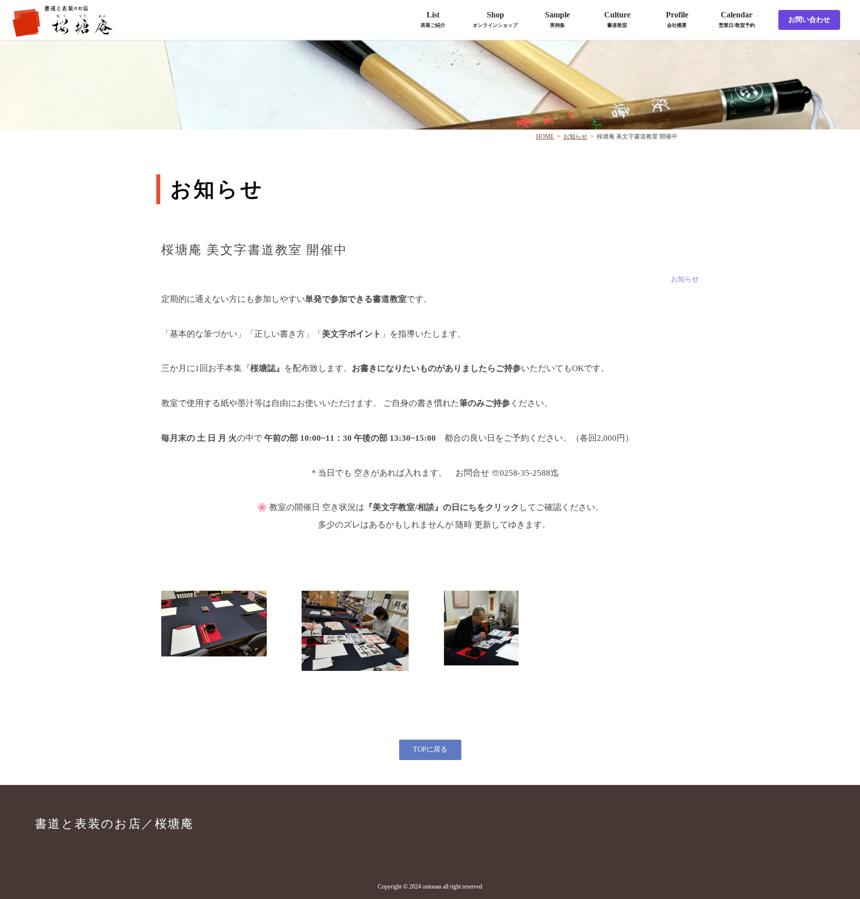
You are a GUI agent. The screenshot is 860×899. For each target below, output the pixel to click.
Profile (677, 19)
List (433, 19)
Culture (617, 19)
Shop (495, 19)
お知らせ (575, 136)
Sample (557, 19)
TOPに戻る (430, 749)
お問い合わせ (809, 19)
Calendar (737, 19)
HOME (545, 136)
